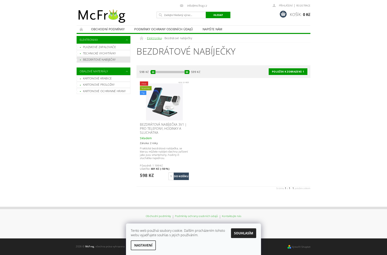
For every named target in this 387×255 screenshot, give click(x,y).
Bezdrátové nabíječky (99, 59)
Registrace (303, 5)
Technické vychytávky (99, 53)
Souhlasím (243, 233)
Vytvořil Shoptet (301, 247)
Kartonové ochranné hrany (104, 91)
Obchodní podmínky (108, 29)
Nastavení (143, 245)
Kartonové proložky (99, 84)
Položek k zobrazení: (288, 71)
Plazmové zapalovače (99, 47)
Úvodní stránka (81, 29)
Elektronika (89, 40)
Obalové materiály (94, 71)
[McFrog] (101, 16)
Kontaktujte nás (231, 216)
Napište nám (212, 29)
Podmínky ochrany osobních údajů (163, 29)
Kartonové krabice (97, 78)
